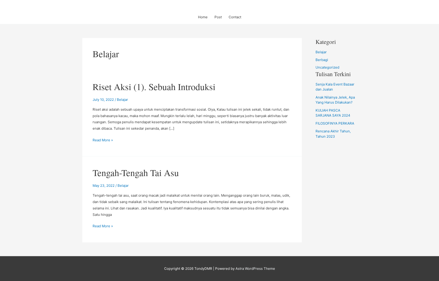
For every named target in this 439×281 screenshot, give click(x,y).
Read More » (103, 140)
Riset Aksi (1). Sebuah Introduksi (154, 86)
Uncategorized (327, 67)
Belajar (122, 99)
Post (218, 17)
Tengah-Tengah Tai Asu (136, 172)
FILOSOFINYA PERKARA (335, 123)
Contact (235, 17)
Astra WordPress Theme (255, 268)
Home (203, 17)
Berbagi (322, 60)
